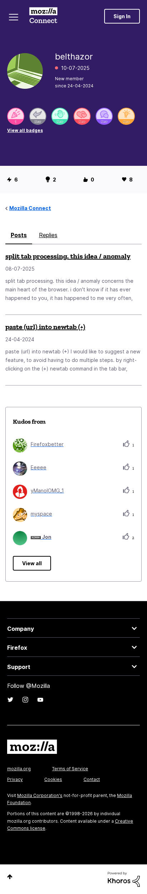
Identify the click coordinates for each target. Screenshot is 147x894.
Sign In (122, 16)
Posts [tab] (19, 235)
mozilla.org (19, 768)
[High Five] (82, 116)
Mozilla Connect (43, 16)
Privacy (15, 779)
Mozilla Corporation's (39, 795)
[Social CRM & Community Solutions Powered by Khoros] (124, 879)
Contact (91, 779)
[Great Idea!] (126, 116)
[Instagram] (25, 699)
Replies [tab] (48, 235)
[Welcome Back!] (60, 116)
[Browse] (13, 17)
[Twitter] (10, 699)
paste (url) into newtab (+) (45, 326)
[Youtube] (40, 699)
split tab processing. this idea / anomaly (68, 256)
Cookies (53, 779)
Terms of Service (70, 768)
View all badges (25, 130)
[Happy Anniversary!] (15, 116)
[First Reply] (37, 116)
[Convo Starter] (104, 116)
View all (32, 563)
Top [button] (10, 877)
